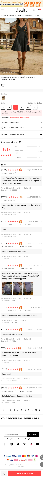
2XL (28, 107)
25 (36, 410)
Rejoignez (33, 434)
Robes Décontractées (31, 15)
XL (22, 107)
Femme (11, 15)
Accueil (3, 15)
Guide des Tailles (35, 103)
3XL (35, 107)
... (32, 410)
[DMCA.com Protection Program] (34, 460)
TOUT (3, 165)
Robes (19, 15)
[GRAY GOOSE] (3, 97)
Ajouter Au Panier (24, 473)
